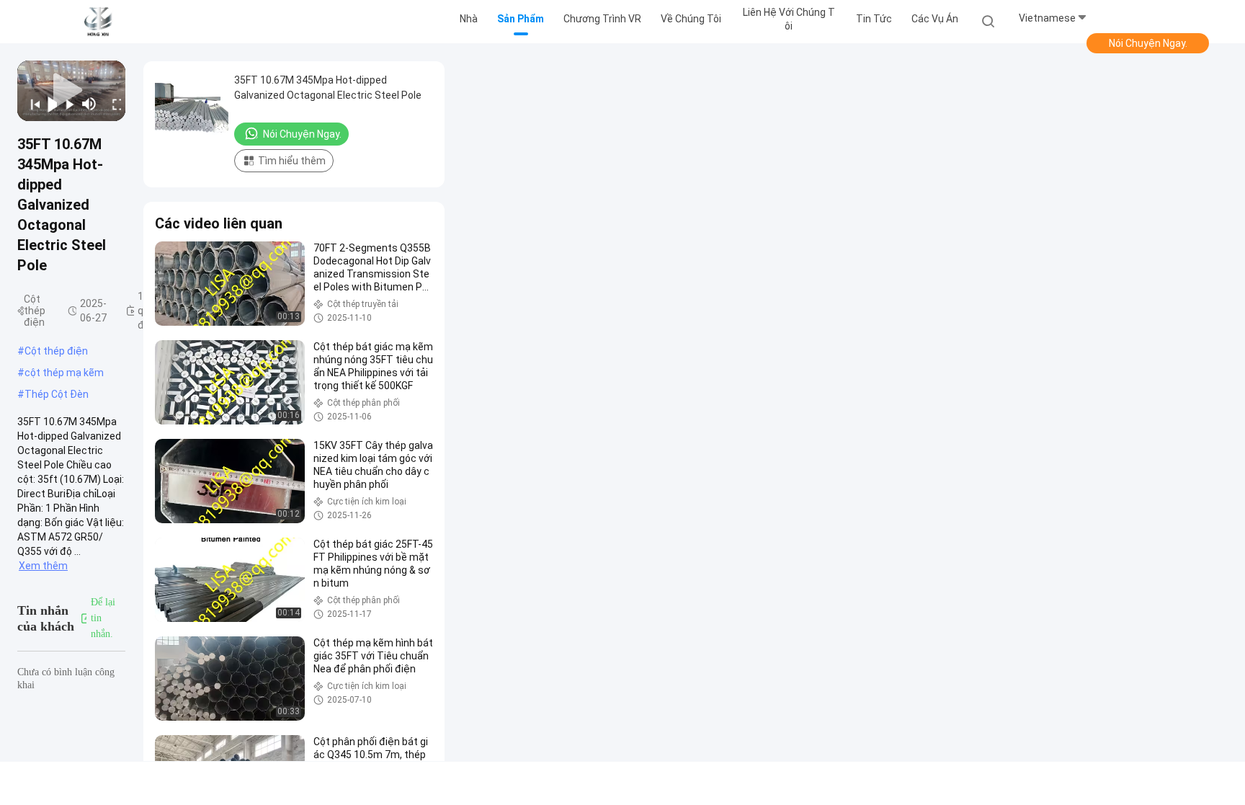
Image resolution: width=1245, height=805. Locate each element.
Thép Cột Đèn (56, 394)
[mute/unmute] (89, 104)
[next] (66, 104)
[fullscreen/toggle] (113, 104)
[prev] (31, 104)
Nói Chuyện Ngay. (1148, 43)
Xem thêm (43, 565)
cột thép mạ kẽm (64, 372)
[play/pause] (49, 104)
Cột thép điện (56, 351)
